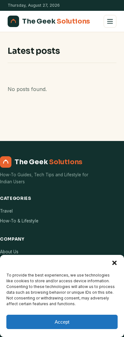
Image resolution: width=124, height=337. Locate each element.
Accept (62, 322)
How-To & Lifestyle (19, 220)
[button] (114, 263)
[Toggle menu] (110, 21)
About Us (9, 251)
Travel (6, 211)
